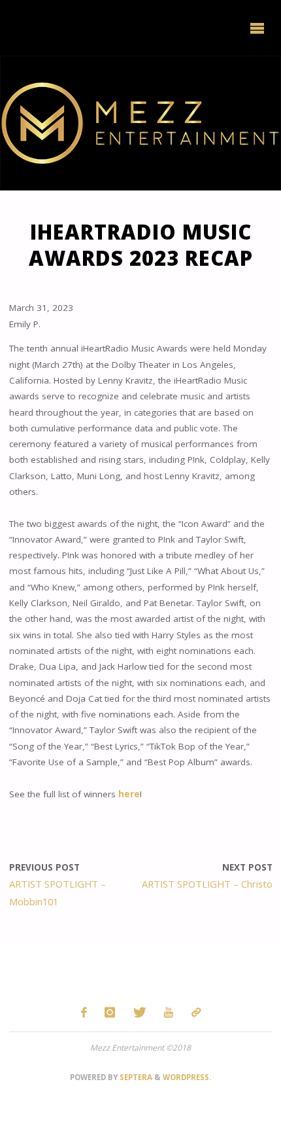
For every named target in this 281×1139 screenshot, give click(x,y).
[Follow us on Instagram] (110, 1012)
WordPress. (187, 1077)
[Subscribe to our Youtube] (169, 1012)
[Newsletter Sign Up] (196, 1012)
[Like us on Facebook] (83, 1012)
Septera (135, 1077)
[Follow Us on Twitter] (139, 1012)
